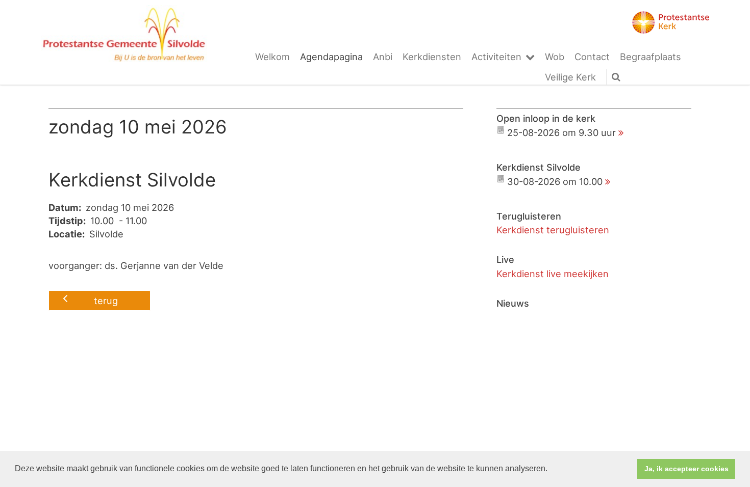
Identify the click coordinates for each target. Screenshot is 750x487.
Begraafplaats (650, 56)
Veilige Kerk (570, 77)
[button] (551, 469)
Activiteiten (496, 56)
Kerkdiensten (432, 56)
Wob (554, 56)
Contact (592, 56)
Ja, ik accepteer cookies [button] (686, 469)
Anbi (382, 56)
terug (106, 300)
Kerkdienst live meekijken (552, 273)
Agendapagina (331, 56)
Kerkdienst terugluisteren (552, 229)
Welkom (272, 56)
